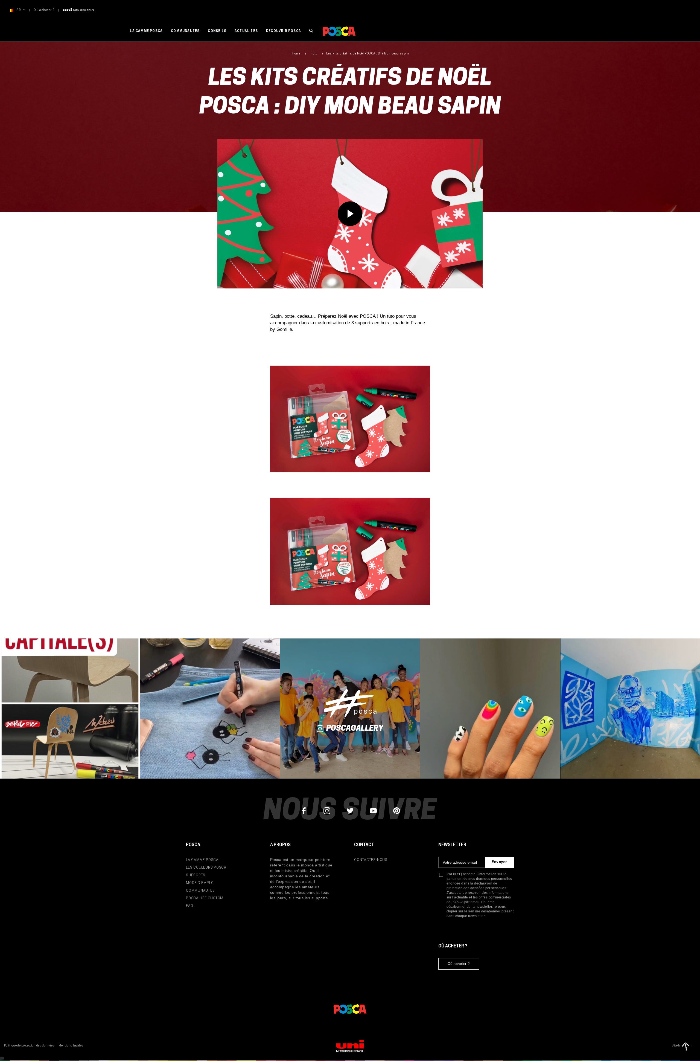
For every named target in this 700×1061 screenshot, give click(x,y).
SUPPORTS (195, 875)
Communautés (185, 31)
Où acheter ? (44, 10)
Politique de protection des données (29, 1045)
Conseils (217, 31)
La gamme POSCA (146, 31)
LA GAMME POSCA (202, 860)
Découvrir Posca (283, 31)
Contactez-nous (370, 860)
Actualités (246, 31)
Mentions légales (71, 1045)
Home (296, 53)
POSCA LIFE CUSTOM (204, 898)
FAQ (189, 906)
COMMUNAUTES (200, 890)
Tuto (314, 53)
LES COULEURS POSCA (206, 867)
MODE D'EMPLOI (200, 883)
